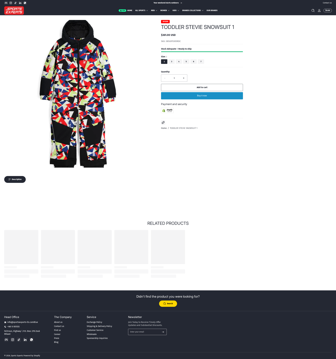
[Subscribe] (163, 332)
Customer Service (95, 330)
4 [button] (178, 61)
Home (164, 128)
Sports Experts (17, 356)
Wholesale (92, 334)
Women (163, 10)
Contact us (327, 3)
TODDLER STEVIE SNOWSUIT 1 (183, 128)
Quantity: (165, 71)
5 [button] (186, 61)
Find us (57, 330)
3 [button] (171, 61)
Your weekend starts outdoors (166, 3)
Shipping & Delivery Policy (99, 326)
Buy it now (202, 96)
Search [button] (170, 303)
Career (57, 334)
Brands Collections (191, 10)
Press (56, 338)
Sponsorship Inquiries (97, 338)
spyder (165, 21)
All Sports (140, 10)
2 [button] (164, 61)
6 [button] (193, 61)
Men (153, 10)
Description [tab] (17, 179)
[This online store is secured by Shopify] (167, 112)
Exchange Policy (94, 322)
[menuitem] (69, 322)
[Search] (313, 10)
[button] (313, 10)
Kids (175, 10)
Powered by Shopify (31, 356)
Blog (56, 342)
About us (58, 322)
